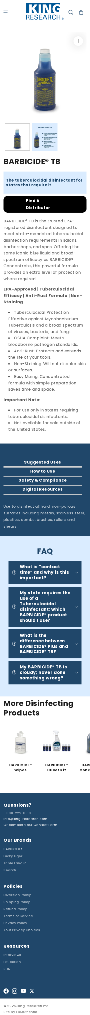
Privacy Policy (15, 923)
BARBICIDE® (13, 849)
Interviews (12, 955)
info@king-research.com (26, 819)
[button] (6, 12)
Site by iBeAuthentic (20, 1012)
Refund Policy (15, 909)
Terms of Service (18, 916)
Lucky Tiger (13, 856)
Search (10, 870)
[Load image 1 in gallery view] (17, 137)
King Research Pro (33, 1006)
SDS (7, 969)
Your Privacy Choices (22, 930)
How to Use (42, 471)
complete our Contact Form (33, 825)
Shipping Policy (17, 902)
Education (12, 962)
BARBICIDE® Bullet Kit (56, 768)
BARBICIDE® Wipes (20, 768)
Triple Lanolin (15, 863)
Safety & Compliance (42, 480)
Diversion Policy (17, 895)
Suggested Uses (42, 462)
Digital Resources (42, 489)
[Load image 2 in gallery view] (45, 137)
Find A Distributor (38, 204)
